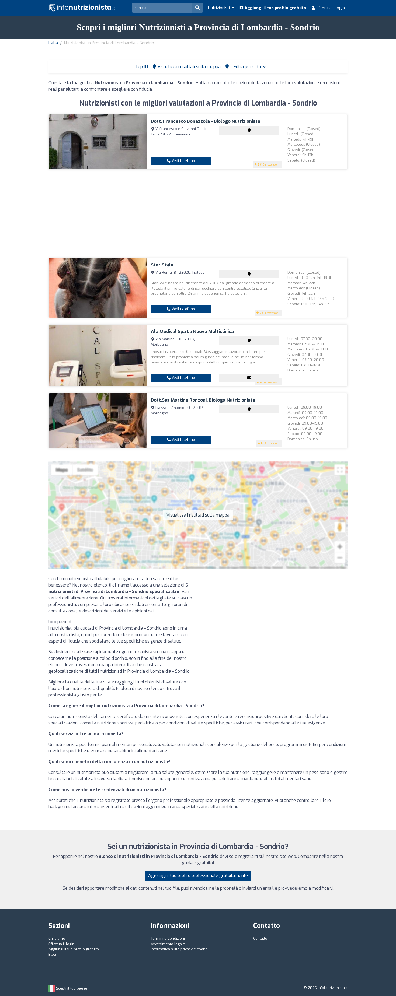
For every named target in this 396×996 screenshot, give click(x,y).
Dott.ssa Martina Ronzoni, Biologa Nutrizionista (203, 400)
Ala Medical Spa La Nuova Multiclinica (192, 331)
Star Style (162, 265)
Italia (53, 43)
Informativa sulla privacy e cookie (179, 949)
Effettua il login (330, 7)
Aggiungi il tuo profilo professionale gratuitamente (198, 875)
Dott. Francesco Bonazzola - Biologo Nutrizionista (205, 121)
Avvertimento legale (168, 944)
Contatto (260, 938)
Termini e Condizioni (168, 938)
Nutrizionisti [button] (219, 7)
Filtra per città (248, 66)
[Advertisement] (198, 213)
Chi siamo (56, 938)
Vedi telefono (183, 160)
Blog (52, 954)
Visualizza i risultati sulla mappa (198, 515)
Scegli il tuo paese (71, 988)
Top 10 (141, 66)
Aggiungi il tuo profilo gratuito (275, 7)
